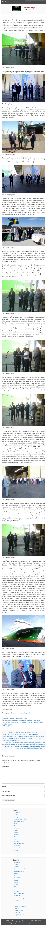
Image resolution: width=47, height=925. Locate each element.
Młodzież (29, 722)
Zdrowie (16, 850)
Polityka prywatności (20, 906)
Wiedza (17, 912)
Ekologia (29, 720)
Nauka (34, 722)
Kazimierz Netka (22, 718)
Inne (15, 825)
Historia (16, 823)
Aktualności (17, 720)
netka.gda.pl (26, 713)
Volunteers (17, 846)
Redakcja (16, 908)
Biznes (24, 720)
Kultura (16, 830)
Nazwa (4, 787)
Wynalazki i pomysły (20, 848)
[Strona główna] (3, 2)
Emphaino (34, 923)
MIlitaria (16, 832)
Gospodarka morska (20, 819)
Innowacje (23, 722)
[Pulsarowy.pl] (23, 11)
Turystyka (40, 722)
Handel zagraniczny (13, 722)
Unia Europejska (7, 724)
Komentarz (6, 766)
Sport (15, 839)
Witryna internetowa (8, 795)
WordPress (23, 923)
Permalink (7, 726)
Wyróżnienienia (19, 915)
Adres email (6, 791)
